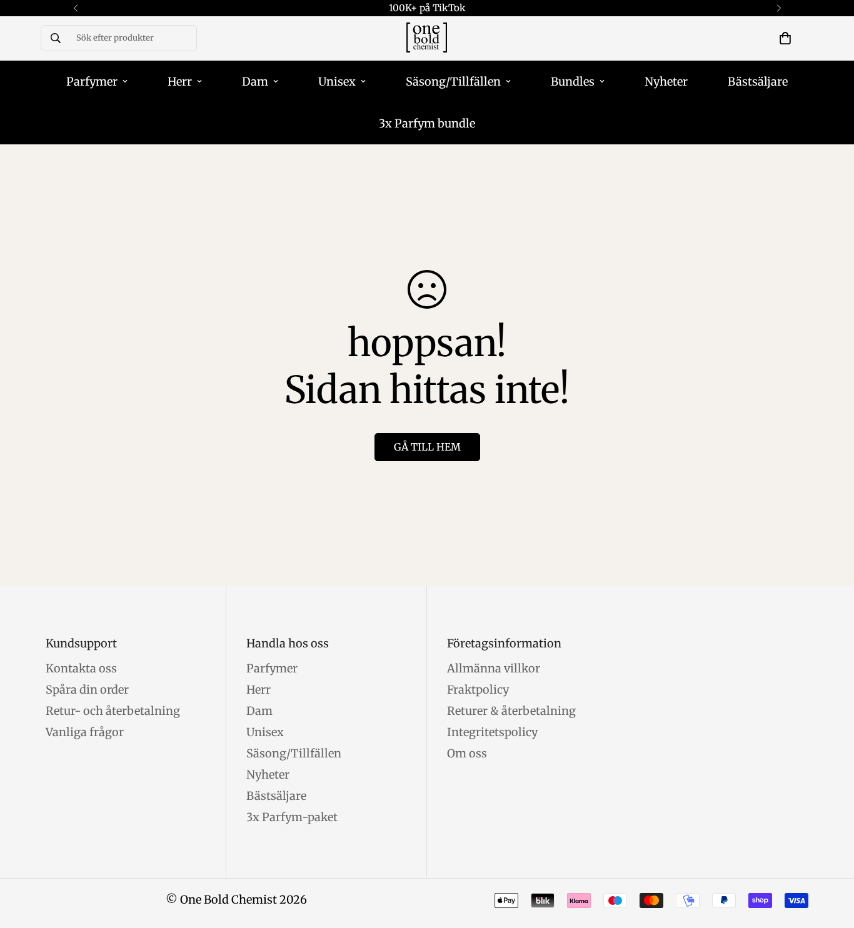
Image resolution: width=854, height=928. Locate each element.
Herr (180, 81)
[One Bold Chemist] (426, 38)
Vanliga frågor (85, 732)
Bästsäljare (758, 81)
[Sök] (56, 38)
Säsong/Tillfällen (453, 81)
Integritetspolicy (492, 732)
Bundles (573, 81)
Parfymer (92, 81)
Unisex (337, 81)
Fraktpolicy (478, 689)
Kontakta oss (81, 668)
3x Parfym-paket (292, 817)
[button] (785, 38)
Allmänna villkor (493, 668)
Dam (255, 81)
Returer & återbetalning (511, 711)
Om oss (467, 753)
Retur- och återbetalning (113, 711)
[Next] (779, 8)
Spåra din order (87, 689)
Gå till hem (427, 447)
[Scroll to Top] (829, 860)
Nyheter (666, 81)
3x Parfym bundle (427, 123)
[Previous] (75, 8)
